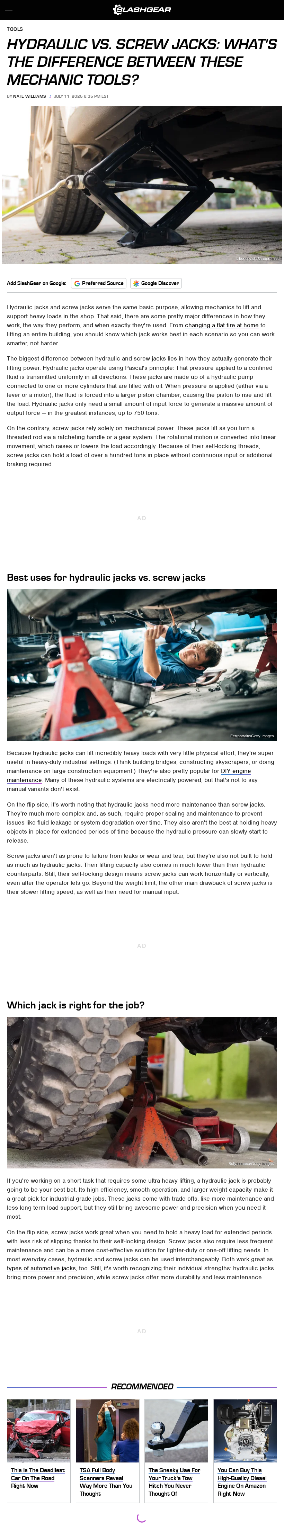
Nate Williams (29, 96)
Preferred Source (103, 283)
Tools (15, 29)
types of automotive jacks (41, 1268)
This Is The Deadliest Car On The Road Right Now (38, 1478)
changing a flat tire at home (222, 325)
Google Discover (160, 283)
